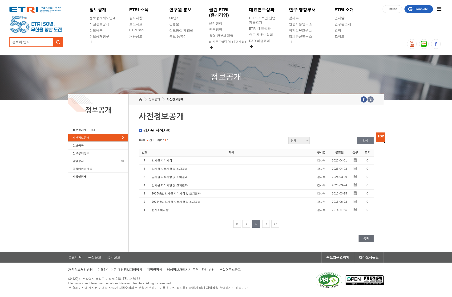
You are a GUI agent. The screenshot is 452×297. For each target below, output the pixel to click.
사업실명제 (80, 176)
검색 (365, 140)
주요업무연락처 (337, 257)
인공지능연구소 (300, 24)
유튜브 (412, 44)
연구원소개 (343, 24)
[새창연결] (364, 99)
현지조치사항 (160, 210)
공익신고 (215, 53)
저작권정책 (154, 269)
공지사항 (135, 18)
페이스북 (436, 44)
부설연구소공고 (230, 269)
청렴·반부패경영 (221, 35)
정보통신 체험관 (181, 30)
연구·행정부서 (302, 9)
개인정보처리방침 (80, 269)
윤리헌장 (215, 23)
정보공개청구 (99, 36)
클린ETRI (75, 257)
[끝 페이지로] (275, 224)
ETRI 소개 (344, 9)
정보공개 (97, 9)
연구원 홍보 (180, 9)
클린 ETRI (219, 12)
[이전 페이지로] (246, 224)
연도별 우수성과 (261, 35)
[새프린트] (370, 99)
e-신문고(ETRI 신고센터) (227, 42)
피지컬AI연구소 (300, 30)
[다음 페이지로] (266, 224)
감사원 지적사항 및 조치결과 (170, 168)
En (392, 9)
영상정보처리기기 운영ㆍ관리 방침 (191, 269)
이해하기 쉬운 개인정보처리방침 (119, 269)
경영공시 (96, 47)
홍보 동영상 (178, 36)
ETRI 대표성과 (260, 28)
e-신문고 (94, 257)
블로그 (424, 44)
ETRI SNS (136, 30)
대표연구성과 (261, 9)
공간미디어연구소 (302, 47)
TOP (381, 136)
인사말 (339, 18)
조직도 (339, 36)
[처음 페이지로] (237, 224)
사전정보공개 (99, 24)
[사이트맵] (439, 8)
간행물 (174, 24)
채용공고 (135, 36)
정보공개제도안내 (102, 18)
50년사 (174, 18)
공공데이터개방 (82, 168)
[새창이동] (329, 280)
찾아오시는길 (369, 257)
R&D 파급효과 (259, 41)
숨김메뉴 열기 (91, 42)
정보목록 (96, 30)
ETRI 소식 (139, 9)
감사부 (294, 18)
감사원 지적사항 (162, 160)
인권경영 (215, 29)
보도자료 (135, 24)
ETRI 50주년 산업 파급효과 (262, 20)
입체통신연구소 (300, 36)
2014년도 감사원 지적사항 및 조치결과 (176, 201)
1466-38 (134, 278)
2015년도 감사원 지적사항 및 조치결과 (176, 193)
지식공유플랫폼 (260, 52)
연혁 (338, 30)
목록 (366, 238)
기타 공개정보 (345, 47)
